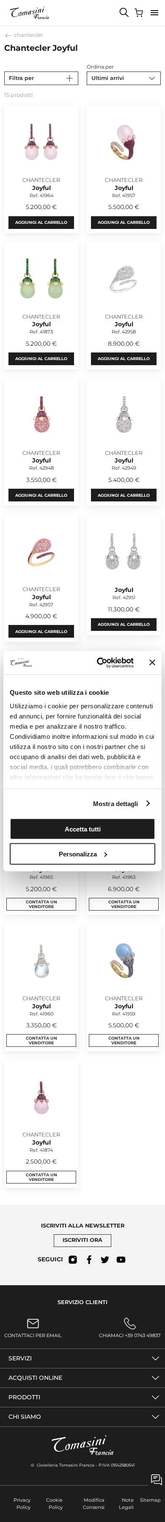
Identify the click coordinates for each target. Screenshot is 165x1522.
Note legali (126, 1503)
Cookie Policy (54, 1503)
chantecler (28, 35)
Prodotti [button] (24, 1397)
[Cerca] (124, 12)
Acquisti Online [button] (35, 1377)
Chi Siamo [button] (24, 1416)
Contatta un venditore (41, 904)
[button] (154, 12)
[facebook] (88, 1259)
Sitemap (150, 1500)
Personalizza (78, 853)
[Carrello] (139, 12)
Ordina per (100, 66)
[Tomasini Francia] (29, 13)
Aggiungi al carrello (41, 222)
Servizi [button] (20, 1358)
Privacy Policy (22, 1503)
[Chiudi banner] (152, 663)
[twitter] (105, 1259)
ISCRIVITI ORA (82, 1240)
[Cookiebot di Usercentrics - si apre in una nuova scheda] (100, 662)
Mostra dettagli (115, 803)
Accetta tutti (83, 829)
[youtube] (121, 1259)
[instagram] (72, 1259)
